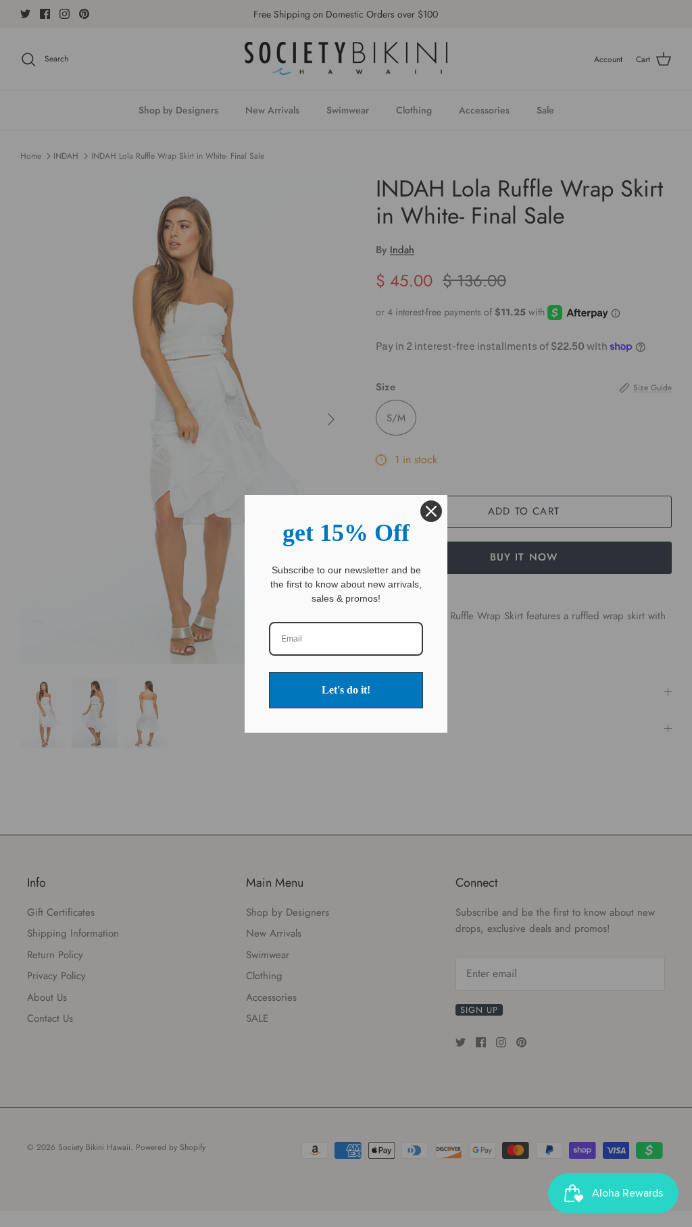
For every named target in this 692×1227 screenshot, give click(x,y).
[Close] (431, 511)
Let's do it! (346, 690)
